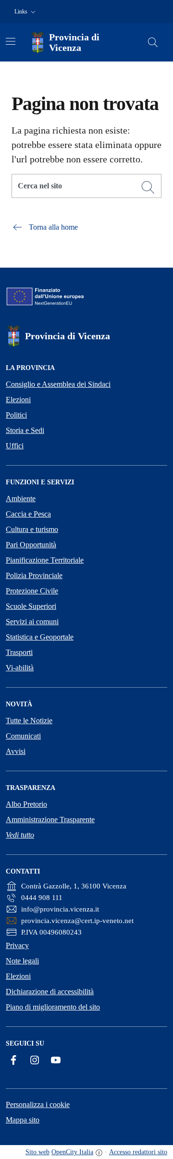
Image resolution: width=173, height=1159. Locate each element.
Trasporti (19, 652)
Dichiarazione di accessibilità (50, 991)
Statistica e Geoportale (40, 637)
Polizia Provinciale (34, 575)
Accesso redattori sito (138, 1152)
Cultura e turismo (32, 529)
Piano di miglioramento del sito (53, 1007)
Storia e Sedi (25, 430)
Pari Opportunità (31, 545)
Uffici (15, 446)
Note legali (22, 961)
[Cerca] (148, 187)
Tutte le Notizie (29, 720)
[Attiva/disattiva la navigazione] (10, 41)
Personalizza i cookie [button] (38, 1104)
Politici (16, 415)
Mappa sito (22, 1120)
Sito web (37, 1152)
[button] (25, 11)
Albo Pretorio (26, 804)
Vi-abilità (20, 668)
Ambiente (21, 498)
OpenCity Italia (72, 1152)
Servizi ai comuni (32, 621)
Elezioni (18, 399)
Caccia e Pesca (28, 514)
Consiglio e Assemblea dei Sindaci (58, 384)
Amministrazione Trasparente (50, 819)
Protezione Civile (32, 591)
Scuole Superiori (31, 606)
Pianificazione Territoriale (45, 560)
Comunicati (23, 736)
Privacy (17, 945)
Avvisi (15, 751)
